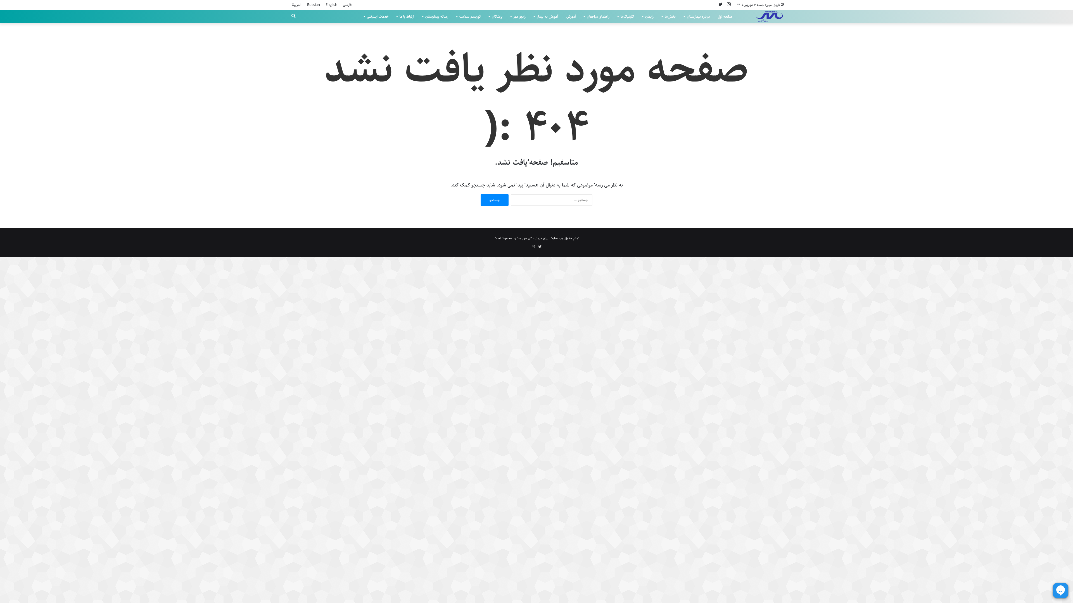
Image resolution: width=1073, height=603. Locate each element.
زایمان (649, 16)
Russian (313, 5)
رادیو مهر (520, 16)
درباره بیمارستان (698, 16)
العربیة (297, 5)
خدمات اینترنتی (377, 16)
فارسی (347, 5)
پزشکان (497, 16)
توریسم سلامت (470, 16)
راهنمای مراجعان (598, 16)
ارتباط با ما (407, 16)
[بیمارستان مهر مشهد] (769, 16)
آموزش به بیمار (547, 16)
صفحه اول (725, 16)
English (331, 5)
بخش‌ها (670, 16)
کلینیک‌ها (627, 16)
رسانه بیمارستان (436, 16)
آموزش (571, 16)
